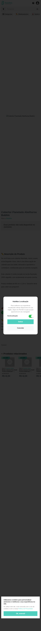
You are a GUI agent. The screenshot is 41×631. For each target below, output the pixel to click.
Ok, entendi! (20, 613)
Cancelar (20, 328)
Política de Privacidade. (25, 608)
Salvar (20, 322)
